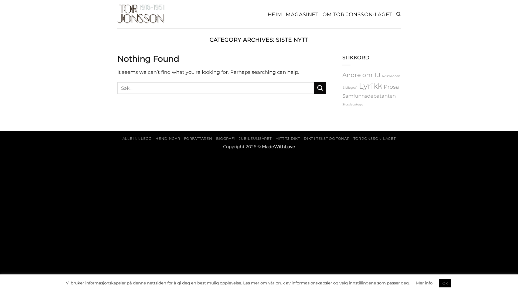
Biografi (225, 138)
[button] (398, 14)
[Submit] (320, 88)
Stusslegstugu (352, 104)
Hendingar (167, 138)
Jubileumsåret (255, 138)
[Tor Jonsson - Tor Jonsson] (141, 14)
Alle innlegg (137, 138)
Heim (275, 14)
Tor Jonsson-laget (374, 138)
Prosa (391, 87)
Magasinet (302, 14)
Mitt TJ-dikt (287, 138)
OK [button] (445, 283)
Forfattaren (198, 138)
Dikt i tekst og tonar (326, 138)
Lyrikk (370, 86)
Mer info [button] (424, 283)
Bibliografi (349, 87)
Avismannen (391, 76)
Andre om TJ (361, 74)
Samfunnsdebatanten (369, 96)
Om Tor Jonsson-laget (357, 14)
